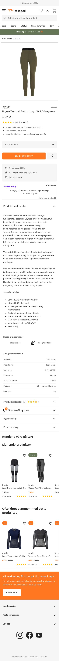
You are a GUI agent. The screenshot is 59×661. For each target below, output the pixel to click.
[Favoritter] (41, 10)
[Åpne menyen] (4, 10)
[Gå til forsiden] (17, 11)
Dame (13, 26)
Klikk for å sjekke (29, 193)
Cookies (44, 656)
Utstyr (24, 26)
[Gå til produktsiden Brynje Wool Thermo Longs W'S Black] (14, 470)
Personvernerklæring (19, 656)
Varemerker (7, 38)
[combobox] (29, 18)
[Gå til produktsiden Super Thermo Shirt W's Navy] (14, 538)
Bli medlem (12, 592)
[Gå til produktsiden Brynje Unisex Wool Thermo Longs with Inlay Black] (40, 470)
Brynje (17, 38)
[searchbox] (32, 18)
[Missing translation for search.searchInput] (4, 18)
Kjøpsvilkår (34, 656)
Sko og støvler (38, 26)
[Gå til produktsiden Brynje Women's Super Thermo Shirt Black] (40, 538)
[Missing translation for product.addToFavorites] (52, 156)
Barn (52, 26)
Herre (3, 26)
